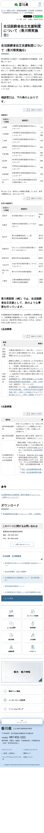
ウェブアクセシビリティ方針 (12, 758)
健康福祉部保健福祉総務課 (13, 531)
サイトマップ (7, 750)
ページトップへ (22, 722)
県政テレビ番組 (14, 691)
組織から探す (11, 10)
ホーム (3, 10)
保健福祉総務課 (22, 10)
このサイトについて (30, 750)
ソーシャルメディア (16, 709)
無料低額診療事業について (15, 586)
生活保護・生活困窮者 (35, 10)
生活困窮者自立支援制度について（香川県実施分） (22, 579)
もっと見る (9, 598)
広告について (28, 757)
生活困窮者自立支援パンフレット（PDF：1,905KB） (22, 514)
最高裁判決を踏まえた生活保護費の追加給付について (23, 564)
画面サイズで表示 (36, 110)
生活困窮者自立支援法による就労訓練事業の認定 (23, 592)
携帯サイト (27, 753)
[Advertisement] (22, 794)
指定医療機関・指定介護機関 (15, 572)
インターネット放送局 (17, 700)
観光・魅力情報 (22, 672)
